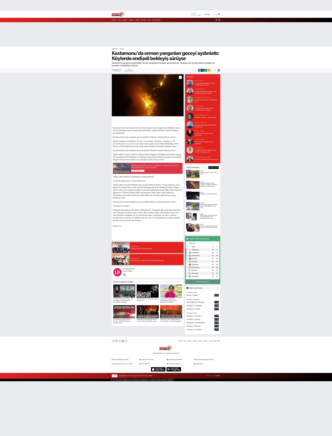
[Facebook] (113, 341)
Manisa (114, 20)
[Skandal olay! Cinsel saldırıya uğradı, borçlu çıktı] (148, 291)
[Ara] (217, 20)
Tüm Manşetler (145, 363)
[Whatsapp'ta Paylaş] (205, 70)
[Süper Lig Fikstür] (218, 288)
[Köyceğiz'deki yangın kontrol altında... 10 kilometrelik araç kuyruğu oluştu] (124, 311)
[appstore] (158, 369)
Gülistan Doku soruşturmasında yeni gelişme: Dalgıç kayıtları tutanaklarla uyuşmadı (122, 300)
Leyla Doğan (127, 271)
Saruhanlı (143, 20)
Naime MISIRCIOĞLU (201, 115)
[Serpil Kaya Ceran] (189, 124)
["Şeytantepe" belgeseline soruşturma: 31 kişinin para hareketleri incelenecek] (171, 291)
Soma (149, 20)
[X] (116, 341)
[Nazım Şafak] (189, 108)
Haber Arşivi (199, 363)
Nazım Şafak (199, 106)
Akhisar (124, 20)
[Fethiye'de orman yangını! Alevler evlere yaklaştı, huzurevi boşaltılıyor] (171, 311)
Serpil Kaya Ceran (201, 122)
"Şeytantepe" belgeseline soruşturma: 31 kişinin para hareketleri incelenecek (168, 300)
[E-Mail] (124, 275)
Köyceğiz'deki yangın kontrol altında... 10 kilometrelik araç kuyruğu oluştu (122, 321)
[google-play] (173, 369)
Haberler (115, 49)
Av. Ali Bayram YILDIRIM (202, 157)
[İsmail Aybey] (189, 83)
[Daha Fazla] (209, 70)
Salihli (137, 20)
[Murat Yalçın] (189, 91)
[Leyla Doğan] (117, 272)
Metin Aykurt (199, 139)
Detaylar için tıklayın (202, 281)
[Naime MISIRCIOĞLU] (189, 116)
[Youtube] (122, 341)
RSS (115, 375)
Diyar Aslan (199, 148)
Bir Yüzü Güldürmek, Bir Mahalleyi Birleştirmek (205, 126)
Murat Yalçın (199, 89)
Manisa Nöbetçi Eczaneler (121, 359)
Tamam (170, 380)
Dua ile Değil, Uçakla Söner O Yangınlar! (204, 142)
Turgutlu (131, 20)
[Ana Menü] (219, 20)
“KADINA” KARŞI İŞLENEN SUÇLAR (206, 159)
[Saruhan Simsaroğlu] (189, 99)
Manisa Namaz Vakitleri (175, 359)
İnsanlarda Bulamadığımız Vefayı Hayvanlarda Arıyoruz (205, 84)
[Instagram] (119, 341)
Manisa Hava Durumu (148, 359)
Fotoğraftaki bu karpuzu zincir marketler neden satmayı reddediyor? (204, 109)
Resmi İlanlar (157, 20)
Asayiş (122, 49)
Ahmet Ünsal (199, 131)
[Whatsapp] (126, 341)
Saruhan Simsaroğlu (202, 97)
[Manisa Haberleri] (118, 14)
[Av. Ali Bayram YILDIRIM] (189, 158)
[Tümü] (218, 77)
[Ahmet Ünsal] (189, 133)
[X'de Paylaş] (202, 70)
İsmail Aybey (199, 80)
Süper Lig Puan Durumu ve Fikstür (123, 363)
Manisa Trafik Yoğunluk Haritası (205, 359)
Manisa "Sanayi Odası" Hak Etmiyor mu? (206, 100)
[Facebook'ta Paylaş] (199, 70)
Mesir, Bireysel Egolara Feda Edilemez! (204, 134)
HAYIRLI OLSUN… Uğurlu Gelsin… (206, 117)
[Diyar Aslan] (189, 150)
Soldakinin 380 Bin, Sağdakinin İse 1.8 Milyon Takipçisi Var (205, 151)
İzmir (119, 20)
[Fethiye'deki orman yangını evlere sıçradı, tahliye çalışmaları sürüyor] (148, 311)
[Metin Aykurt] (189, 141)
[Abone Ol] (218, 70)
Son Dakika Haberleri (175, 363)
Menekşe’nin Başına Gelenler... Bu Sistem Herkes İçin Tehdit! (205, 92)
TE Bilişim (217, 375)
